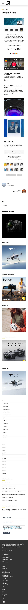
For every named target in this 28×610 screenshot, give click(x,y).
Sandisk (3, 595)
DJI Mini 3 (5, 420)
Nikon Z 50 (4, 473)
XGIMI (3, 597)
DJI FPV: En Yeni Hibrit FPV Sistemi (9, 485)
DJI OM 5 (5, 432)
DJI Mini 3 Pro (5, 423)
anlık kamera (9, 174)
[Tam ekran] (22, 68)
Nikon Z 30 (4, 458)
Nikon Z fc (4, 461)
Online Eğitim (4, 569)
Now (15, 174)
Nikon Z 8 (4, 453)
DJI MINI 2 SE (5, 403)
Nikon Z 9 (4, 455)
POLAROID (5, 9)
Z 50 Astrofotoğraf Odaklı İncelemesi (9, 488)
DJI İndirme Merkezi (5, 575)
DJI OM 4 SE (5, 435)
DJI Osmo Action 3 (6, 409)
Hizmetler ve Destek (5, 557)
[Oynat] (5, 68)
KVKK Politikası (4, 583)
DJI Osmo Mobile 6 (6, 412)
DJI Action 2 (5, 429)
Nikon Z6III (4, 447)
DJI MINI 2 (5, 438)
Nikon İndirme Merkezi (6, 573)
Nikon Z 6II (4, 467)
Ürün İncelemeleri (5, 571)
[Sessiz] (20, 68)
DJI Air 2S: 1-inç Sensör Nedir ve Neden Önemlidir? (12, 491)
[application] (14, 64)
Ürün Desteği (4, 568)
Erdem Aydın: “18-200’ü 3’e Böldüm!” (9, 500)
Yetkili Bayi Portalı (5, 580)
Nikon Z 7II (4, 464)
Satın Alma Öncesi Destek (6, 572)
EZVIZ (3, 598)
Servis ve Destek (5, 562)
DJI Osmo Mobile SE (7, 414)
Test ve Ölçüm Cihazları (6, 556)
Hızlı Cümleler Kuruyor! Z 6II (7, 497)
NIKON (3, 444)
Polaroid (19, 174)
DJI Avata (5, 417)
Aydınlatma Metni (5, 584)
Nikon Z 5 (4, 470)
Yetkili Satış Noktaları (6, 552)
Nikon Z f (4, 450)
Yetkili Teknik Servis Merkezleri (7, 576)
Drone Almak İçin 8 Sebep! (7, 483)
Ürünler (3, 561)
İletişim (3, 586)
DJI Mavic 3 (5, 426)
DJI (2, 400)
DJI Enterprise (4, 594)
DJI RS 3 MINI (5, 406)
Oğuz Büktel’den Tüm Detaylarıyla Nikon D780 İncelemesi (13, 494)
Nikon (3, 591)
